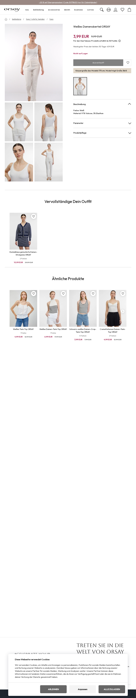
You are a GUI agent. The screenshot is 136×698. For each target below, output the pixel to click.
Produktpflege (79, 132)
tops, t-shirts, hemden (35, 19)
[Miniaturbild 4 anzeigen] (48, 162)
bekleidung (16, 19)
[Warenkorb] (129, 10)
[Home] (6, 19)
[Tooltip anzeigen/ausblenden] (119, 40)
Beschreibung (79, 104)
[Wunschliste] (122, 10)
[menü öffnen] (30, 9)
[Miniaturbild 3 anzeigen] (19, 162)
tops (51, 19)
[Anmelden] (115, 10)
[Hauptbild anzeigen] (34, 62)
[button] (128, 62)
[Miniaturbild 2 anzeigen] (48, 121)
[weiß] (80, 86)
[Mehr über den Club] (108, 10)
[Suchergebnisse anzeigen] (102, 10)
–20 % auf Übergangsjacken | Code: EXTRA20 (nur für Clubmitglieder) (68, 2)
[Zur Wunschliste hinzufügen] (33, 216)
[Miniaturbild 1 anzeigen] (19, 121)
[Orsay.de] (12, 10)
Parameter (78, 123)
